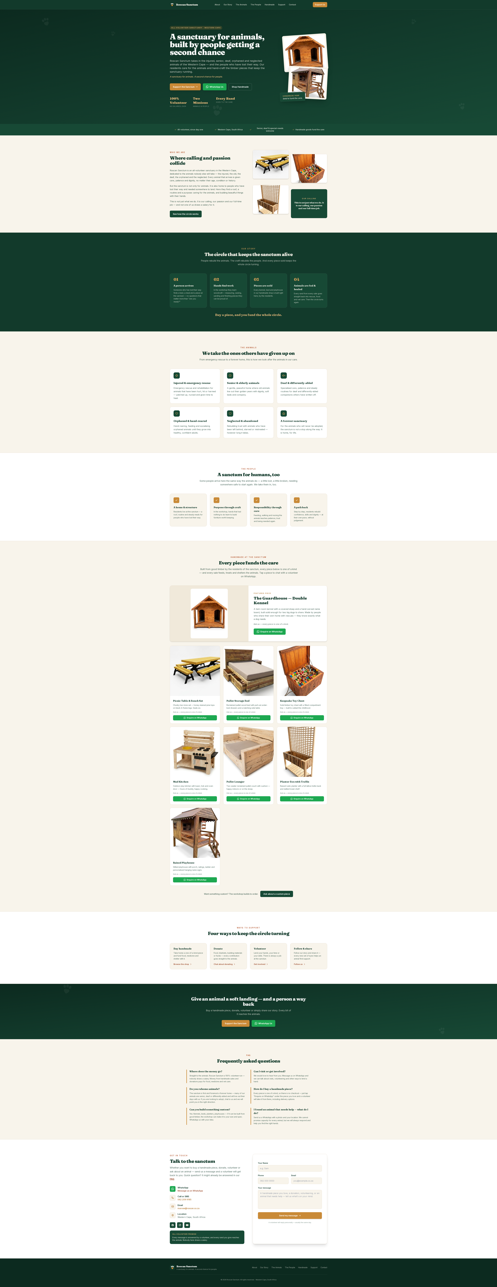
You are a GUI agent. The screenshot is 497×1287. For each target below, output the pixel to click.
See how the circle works (186, 214)
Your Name (263, 1163)
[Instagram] (180, 1225)
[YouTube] (187, 1225)
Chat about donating (223, 964)
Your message (264, 1188)
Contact (292, 4)
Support (281, 4)
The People (256, 4)
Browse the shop (181, 964)
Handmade (270, 4)
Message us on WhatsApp (190, 1190)
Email (293, 1175)
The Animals (241, 4)
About (217, 4)
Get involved (259, 964)
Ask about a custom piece (276, 894)
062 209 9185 (184, 1199)
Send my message (288, 1215)
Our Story (228, 4)
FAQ (172, 1179)
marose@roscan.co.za (188, 1208)
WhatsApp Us (216, 87)
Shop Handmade (240, 87)
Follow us (298, 964)
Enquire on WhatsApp (271, 631)
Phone (261, 1175)
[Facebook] (173, 1225)
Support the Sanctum (184, 87)
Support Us (320, 4)
